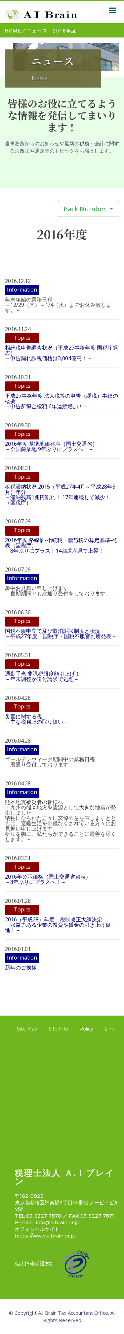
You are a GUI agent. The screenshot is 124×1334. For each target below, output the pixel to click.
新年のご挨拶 (21, 967)
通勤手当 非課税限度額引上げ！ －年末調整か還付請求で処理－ (42, 676)
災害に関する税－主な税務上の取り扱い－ (36, 719)
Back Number (85, 208)
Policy (86, 1029)
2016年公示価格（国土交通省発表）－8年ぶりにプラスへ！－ (48, 879)
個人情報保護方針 (35, 1263)
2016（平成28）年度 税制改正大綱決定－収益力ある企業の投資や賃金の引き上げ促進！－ (58, 925)
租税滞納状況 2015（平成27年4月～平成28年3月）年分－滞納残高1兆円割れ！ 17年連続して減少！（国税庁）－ (60, 494)
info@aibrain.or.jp (58, 1222)
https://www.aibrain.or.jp (45, 1236)
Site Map (27, 1029)
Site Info (58, 1029)
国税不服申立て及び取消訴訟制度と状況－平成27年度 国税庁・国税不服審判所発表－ (61, 633)
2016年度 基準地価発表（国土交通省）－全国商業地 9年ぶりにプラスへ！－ (51, 446)
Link (109, 1029)
